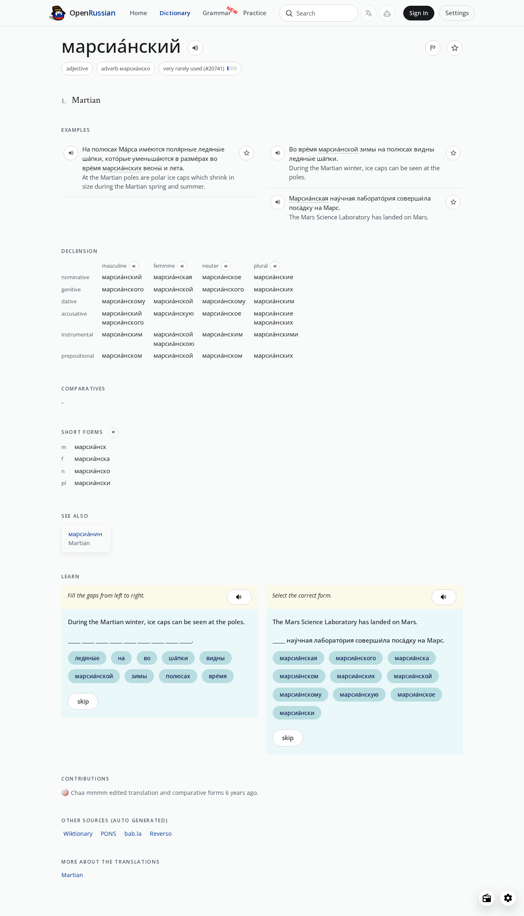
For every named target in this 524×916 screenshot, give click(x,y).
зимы (368, 149)
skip (83, 701)
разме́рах (194, 158)
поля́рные (181, 149)
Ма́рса (128, 149)
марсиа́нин (85, 534)
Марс (331, 207)
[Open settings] (508, 898)
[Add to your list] (455, 48)
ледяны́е (211, 149)
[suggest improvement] (432, 48)
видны (424, 149)
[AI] (387, 13)
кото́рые (118, 158)
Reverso (161, 833)
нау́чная (342, 198)
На (86, 149)
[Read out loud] (195, 48)
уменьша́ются (153, 158)
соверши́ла (414, 198)
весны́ (152, 168)
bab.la (133, 833)
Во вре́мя (303, 149)
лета (176, 168)
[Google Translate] (368, 13)
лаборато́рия (376, 198)
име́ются (152, 149)
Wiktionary (78, 833)
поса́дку (301, 207)
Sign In (418, 13)
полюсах (104, 149)
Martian (72, 875)
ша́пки (92, 158)
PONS (108, 833)
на (381, 149)
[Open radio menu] (487, 898)
